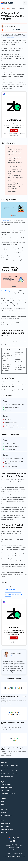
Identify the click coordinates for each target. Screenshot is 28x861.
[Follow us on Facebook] (17, 841)
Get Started (14, 130)
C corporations (5, 220)
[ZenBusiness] (14, 117)
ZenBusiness (14, 120)
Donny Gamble (16, 653)
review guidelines (10, 37)
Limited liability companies (8, 291)
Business (7, 8)
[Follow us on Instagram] (11, 841)
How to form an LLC (11, 589)
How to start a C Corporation (13, 592)
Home (2, 8)
